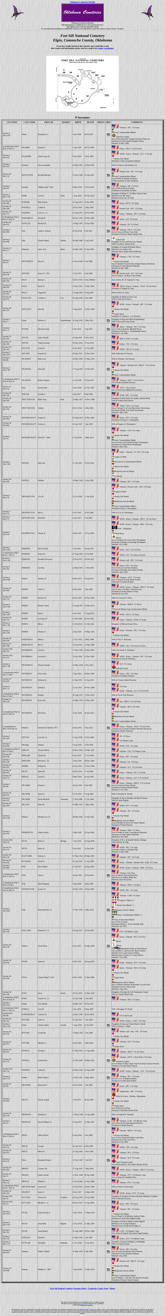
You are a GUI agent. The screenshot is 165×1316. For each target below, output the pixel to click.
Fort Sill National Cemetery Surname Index (68, 1288)
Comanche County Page (98, 1288)
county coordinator (106, 48)
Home (112, 1288)
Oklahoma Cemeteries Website (82, 2)
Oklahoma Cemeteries (86, 1305)
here (76, 23)
